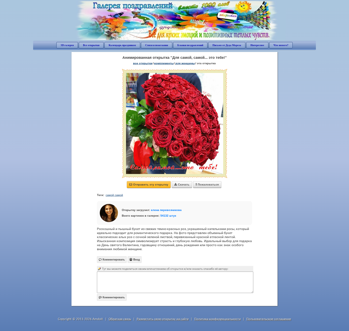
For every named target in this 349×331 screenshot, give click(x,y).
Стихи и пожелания (156, 45)
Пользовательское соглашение (268, 319)
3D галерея (67, 45)
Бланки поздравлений (190, 45)
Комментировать (112, 297)
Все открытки (91, 45)
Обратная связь (120, 319)
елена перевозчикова (166, 210)
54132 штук (168, 215)
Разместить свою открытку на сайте (163, 319)
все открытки (142, 63)
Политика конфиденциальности (217, 319)
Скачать (181, 184)
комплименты (164, 63)
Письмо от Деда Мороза (226, 45)
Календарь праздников (122, 45)
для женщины (185, 63)
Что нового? (280, 45)
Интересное (257, 45)
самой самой (114, 195)
